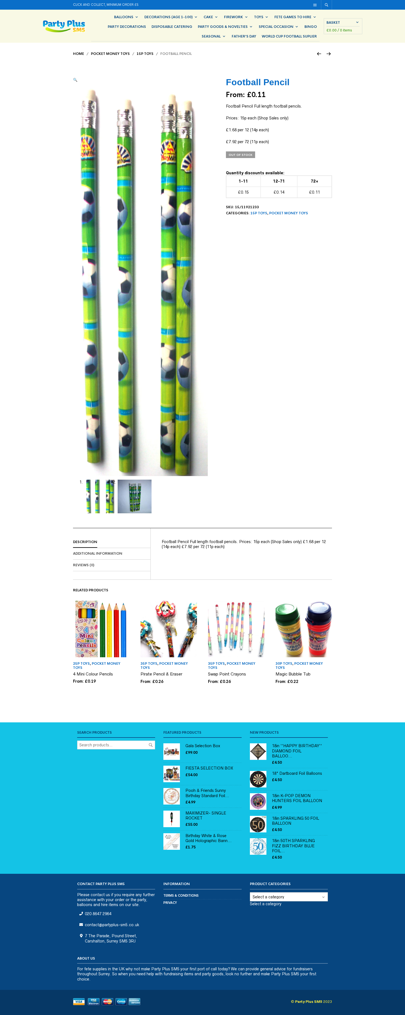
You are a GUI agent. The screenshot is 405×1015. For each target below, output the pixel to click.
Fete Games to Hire (292, 17)
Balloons (123, 17)
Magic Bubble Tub (293, 674)
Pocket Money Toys (110, 54)
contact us (100, 895)
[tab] (111, 542)
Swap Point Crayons (227, 674)
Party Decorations (127, 27)
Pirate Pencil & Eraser (161, 674)
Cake (208, 17)
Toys (258, 17)
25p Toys (81, 663)
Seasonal (211, 36)
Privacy (170, 903)
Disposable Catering (172, 27)
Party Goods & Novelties (223, 27)
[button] (75, 80)
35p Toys (149, 663)
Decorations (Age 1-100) (168, 17)
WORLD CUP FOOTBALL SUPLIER (289, 36)
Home (78, 54)
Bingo (310, 27)
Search (150, 745)
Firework (233, 17)
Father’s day (244, 36)
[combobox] (265, 904)
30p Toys (284, 663)
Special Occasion (276, 27)
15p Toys (145, 54)
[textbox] (265, 904)
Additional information (97, 553)
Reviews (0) (83, 565)
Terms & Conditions (181, 896)
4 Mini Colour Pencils (93, 674)
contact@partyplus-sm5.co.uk (112, 925)
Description (85, 542)
